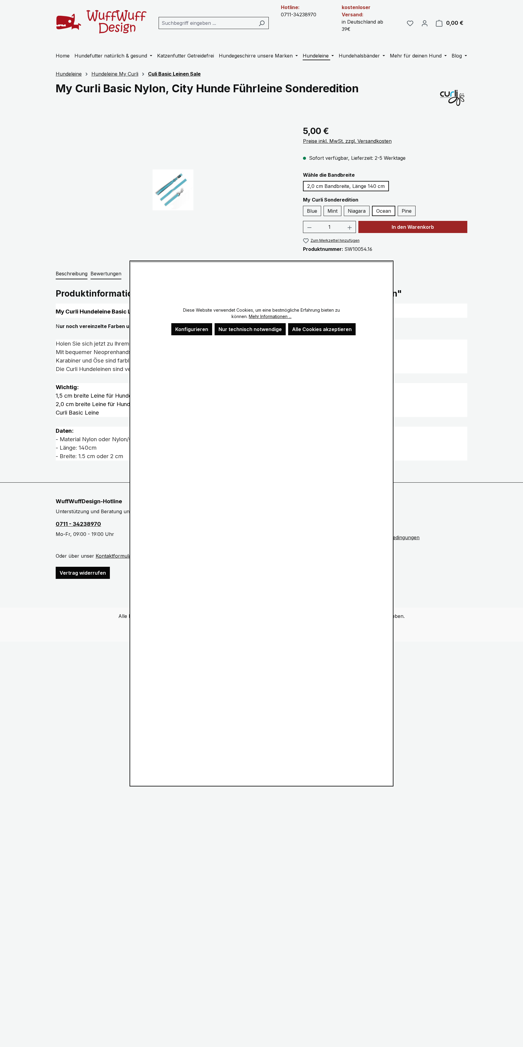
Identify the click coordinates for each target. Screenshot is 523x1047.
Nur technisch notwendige (250, 329)
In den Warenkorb (413, 227)
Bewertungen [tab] (105, 274)
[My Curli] (452, 97)
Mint (332, 211)
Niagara (357, 211)
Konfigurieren (191, 329)
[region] (173, 190)
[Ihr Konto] (424, 23)
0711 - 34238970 (78, 524)
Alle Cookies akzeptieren (322, 329)
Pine (407, 211)
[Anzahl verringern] (309, 227)
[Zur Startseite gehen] (101, 21)
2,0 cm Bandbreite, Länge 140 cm (346, 186)
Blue (312, 211)
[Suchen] (262, 23)
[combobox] (207, 23)
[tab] (71, 273)
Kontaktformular (114, 556)
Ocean (383, 211)
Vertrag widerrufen (83, 573)
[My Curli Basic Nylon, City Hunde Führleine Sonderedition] (173, 189)
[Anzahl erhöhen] (350, 227)
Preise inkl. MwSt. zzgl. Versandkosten (347, 141)
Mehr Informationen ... (270, 316)
